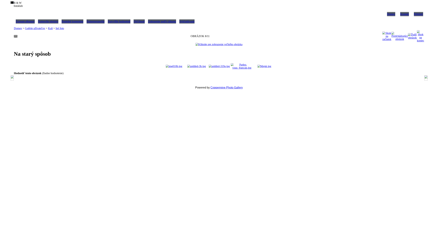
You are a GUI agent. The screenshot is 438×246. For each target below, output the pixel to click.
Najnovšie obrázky (48, 21)
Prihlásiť (418, 14)
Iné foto (60, 28)
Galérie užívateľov (35, 28)
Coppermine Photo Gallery (226, 87)
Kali (50, 28)
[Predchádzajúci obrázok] (399, 35)
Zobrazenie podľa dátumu (162, 21)
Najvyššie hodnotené (119, 21)
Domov (391, 14)
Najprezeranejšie (96, 21)
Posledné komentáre (72, 21)
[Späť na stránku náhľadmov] (15, 35)
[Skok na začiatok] (386, 35)
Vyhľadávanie (187, 21)
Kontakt (404, 14)
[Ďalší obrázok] (412, 35)
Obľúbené (139, 21)
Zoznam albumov (25, 21)
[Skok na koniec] (420, 35)
